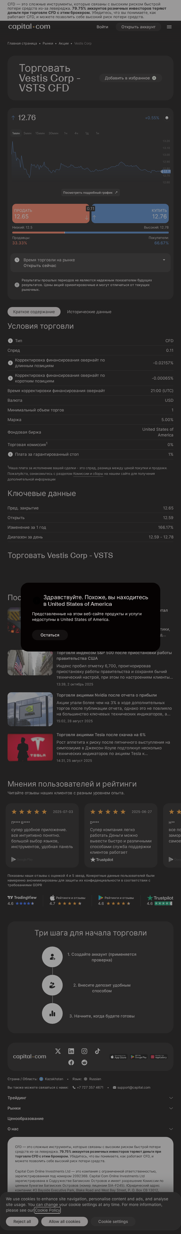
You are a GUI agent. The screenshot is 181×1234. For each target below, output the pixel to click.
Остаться (50, 635)
